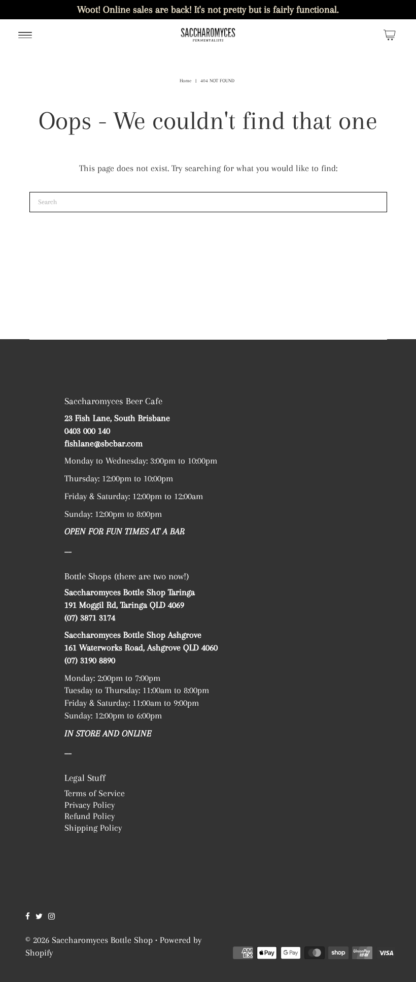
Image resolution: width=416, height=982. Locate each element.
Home (185, 80)
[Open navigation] (25, 34)
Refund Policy (89, 816)
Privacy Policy (89, 805)
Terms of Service (94, 793)
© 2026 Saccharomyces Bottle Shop (89, 940)
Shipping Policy (93, 828)
